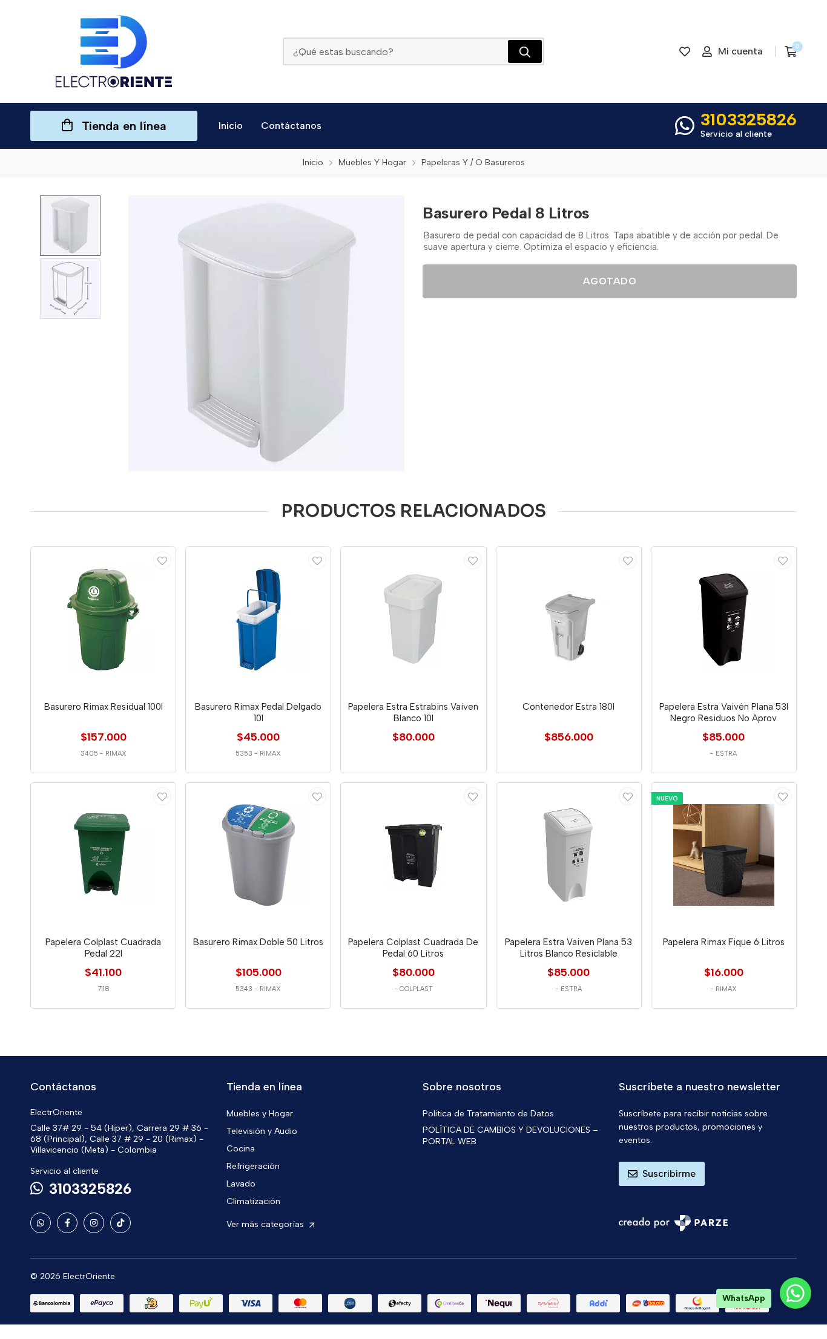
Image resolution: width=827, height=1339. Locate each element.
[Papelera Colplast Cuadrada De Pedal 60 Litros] (413, 855)
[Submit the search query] (525, 51)
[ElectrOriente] (113, 51)
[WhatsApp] (40, 1223)
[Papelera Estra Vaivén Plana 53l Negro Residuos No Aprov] (723, 619)
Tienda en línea (124, 126)
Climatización (253, 1201)
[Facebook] (67, 1223)
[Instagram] (94, 1223)
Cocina (240, 1149)
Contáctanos (291, 125)
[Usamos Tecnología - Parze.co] (673, 1223)
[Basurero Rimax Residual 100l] (103, 619)
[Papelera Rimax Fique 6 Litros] (723, 855)
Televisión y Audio (261, 1131)
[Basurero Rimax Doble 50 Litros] (258, 855)
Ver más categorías (266, 1224)
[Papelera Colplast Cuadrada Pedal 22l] (103, 855)
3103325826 (748, 119)
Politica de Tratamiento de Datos (488, 1113)
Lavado (240, 1184)
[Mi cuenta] (162, 560)
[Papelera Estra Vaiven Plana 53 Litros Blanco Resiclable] (568, 855)
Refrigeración (253, 1166)
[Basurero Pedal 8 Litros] (266, 333)
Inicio (231, 125)
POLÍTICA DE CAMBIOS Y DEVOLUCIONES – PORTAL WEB (510, 1136)
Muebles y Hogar (259, 1113)
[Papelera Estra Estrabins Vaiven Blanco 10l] (413, 619)
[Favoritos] (684, 51)
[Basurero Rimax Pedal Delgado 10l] (258, 619)
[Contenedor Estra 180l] (568, 619)
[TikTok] (120, 1223)
